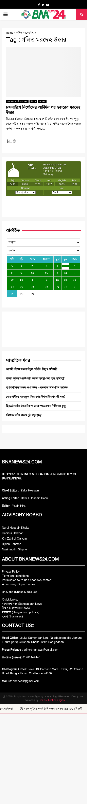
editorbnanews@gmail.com (40, 649)
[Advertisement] (43, 758)
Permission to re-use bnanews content (27, 580)
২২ (12, 286)
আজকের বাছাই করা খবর (17, 101)
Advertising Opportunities (18, 584)
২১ (74, 280)
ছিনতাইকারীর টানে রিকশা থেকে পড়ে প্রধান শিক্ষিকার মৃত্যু (36, 406)
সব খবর (42, 101)
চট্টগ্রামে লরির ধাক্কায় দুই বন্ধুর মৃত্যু (23, 415)
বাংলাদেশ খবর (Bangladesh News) (23, 604)
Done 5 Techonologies (52, 700)
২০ (65, 280)
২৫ (46, 286)
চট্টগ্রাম (33, 101)
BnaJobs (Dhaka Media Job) (20, 592)
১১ (46, 273)
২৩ (21, 286)
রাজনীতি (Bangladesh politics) (20, 612)
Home (9, 32)
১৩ (65, 273)
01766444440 (31, 657)
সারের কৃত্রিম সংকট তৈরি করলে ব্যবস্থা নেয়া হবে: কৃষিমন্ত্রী (35, 378)
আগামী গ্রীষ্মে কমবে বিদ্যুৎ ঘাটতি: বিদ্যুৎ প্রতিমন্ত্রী (31, 369)
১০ (32, 273)
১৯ (57, 280)
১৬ (21, 280)
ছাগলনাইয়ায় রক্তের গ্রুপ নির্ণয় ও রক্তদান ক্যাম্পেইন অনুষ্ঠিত (37, 387)
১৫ (12, 280)
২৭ (65, 286)
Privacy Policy (11, 571)
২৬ (57, 286)
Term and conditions (15, 576)
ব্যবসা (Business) (12, 616)
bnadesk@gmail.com (25, 681)
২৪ (32, 286)
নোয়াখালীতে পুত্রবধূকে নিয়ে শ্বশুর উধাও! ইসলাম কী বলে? (36, 396)
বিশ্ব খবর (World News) (16, 608)
